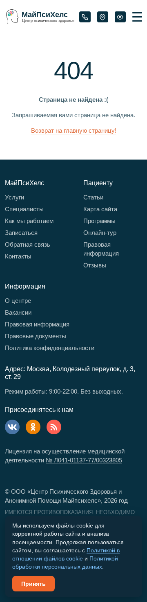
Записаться (21, 232)
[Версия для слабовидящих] (120, 17)
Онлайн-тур (99, 232)
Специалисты (24, 209)
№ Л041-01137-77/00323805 (84, 460)
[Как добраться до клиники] (102, 17)
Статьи (93, 197)
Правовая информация (101, 249)
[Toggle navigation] (137, 17)
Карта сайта (100, 209)
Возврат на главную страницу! (73, 130)
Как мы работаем (29, 220)
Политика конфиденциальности (49, 347)
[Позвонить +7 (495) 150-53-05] (84, 17)
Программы (99, 220)
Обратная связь (27, 244)
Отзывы (94, 265)
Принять (33, 583)
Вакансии (18, 312)
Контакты (18, 256)
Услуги (14, 197)
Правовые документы (35, 336)
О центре (18, 300)
